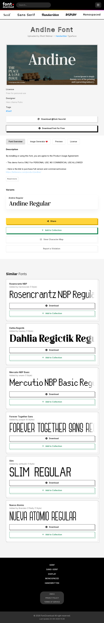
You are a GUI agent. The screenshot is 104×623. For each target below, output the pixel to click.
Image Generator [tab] (37, 141)
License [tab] (73, 141)
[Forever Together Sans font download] (52, 427)
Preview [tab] (59, 141)
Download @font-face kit (53, 119)
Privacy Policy (52, 598)
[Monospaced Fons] (92, 14)
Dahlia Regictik (16, 328)
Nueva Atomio (16, 505)
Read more (12, 179)
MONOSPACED (52, 578)
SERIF (52, 565)
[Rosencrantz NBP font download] (52, 295)
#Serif (9, 111)
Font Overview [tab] (15, 141)
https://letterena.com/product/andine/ (23, 172)
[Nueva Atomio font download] (52, 516)
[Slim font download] (52, 472)
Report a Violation (51, 248)
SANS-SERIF (52, 569)
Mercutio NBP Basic (19, 372)
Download (53, 305)
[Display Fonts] (71, 14)
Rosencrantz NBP (18, 283)
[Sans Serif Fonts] (26, 14)
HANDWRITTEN (52, 583)
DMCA (52, 594)
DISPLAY (52, 574)
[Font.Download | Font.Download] (8, 5)
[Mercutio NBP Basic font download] (52, 383)
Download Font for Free (53, 128)
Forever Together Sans (21, 416)
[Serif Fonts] (7, 14)
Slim (11, 460)
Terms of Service (52, 602)
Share (53, 221)
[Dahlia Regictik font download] (52, 339)
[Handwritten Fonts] (50, 14)
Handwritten (61, 36)
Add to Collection (53, 230)
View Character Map (53, 239)
